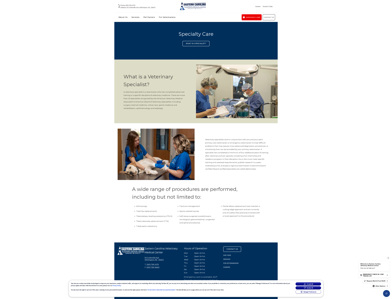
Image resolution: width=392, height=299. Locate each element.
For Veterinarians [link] (231, 263)
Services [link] (226, 259)
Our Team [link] (227, 255)
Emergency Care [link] (253, 17)
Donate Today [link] (268, 6)
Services (135, 17)
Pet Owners (149, 17)
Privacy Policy (116, 285)
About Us (122, 17)
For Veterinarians (167, 17)
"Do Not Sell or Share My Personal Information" (161, 290)
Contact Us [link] (269, 17)
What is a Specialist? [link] (196, 44)
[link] (193, 6)
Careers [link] (258, 6)
